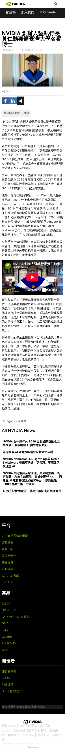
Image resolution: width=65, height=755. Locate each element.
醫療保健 (7, 562)
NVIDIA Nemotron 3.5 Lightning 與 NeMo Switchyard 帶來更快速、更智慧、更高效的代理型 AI (31, 462)
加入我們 (27, 12)
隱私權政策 (9, 725)
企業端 (22, 421)
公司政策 (28, 735)
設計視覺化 (9, 555)
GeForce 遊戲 (10, 575)
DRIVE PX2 (9, 610)
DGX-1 (6, 603)
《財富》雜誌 (10, 184)
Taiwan (32, 747)
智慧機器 (7, 542)
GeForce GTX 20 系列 (16, 617)
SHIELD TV (9, 643)
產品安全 (43, 735)
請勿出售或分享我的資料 (30, 730)
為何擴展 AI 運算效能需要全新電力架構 (28, 452)
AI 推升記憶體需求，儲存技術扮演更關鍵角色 (32, 491)
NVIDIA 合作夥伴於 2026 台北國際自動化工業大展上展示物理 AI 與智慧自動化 (31, 443)
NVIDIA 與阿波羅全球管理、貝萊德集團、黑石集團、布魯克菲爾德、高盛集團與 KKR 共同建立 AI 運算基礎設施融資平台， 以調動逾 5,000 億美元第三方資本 (32, 478)
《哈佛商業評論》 (48, 175)
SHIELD (7, 582)
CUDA (6, 678)
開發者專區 (9, 671)
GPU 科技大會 (11, 691)
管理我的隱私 (28, 725)
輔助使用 (14, 735)
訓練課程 (7, 684)
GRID (5, 623)
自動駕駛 (7, 569)
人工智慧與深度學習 (15, 536)
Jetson (6, 630)
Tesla (5, 650)
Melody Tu (37, 50)
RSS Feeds (48, 12)
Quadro (7, 636)
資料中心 (7, 549)
